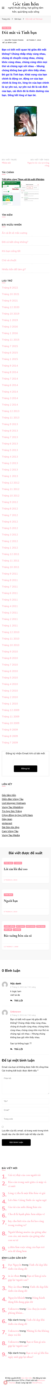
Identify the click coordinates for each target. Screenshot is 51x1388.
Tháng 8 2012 (10, 508)
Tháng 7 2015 (10, 346)
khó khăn (30, 926)
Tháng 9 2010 (10, 651)
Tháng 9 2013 (10, 424)
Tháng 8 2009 (10, 736)
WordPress (37, 1382)
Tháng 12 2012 (10, 482)
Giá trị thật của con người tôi (24, 1175)
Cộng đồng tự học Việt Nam (17, 815)
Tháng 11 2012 (10, 489)
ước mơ (8, 930)
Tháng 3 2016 (10, 326)
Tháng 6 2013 (10, 443)
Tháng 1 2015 (10, 359)
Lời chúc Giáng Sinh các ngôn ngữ (27, 1200)
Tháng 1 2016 (10, 333)
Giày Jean (7, 819)
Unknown (15, 1011)
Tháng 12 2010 (10, 632)
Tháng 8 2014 (10, 372)
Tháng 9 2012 (10, 502)
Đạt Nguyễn (15, 1264)
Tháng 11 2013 (10, 417)
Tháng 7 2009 (10, 742)
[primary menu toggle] (3, 8)
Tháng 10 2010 (10, 645)
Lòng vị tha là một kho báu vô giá (26, 1193)
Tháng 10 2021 (10, 294)
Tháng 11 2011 (10, 560)
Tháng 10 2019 (10, 313)
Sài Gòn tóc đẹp (10, 827)
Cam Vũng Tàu (10, 831)
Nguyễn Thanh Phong (14, 40)
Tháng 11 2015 (10, 339)
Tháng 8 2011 (10, 580)
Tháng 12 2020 (10, 307)
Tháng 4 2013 (10, 456)
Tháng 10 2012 (10, 495)
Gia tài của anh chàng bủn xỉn (24, 1207)
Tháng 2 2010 (10, 697)
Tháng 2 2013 (10, 469)
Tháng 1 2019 (10, 320)
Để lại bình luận (9, 43)
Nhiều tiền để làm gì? (14, 269)
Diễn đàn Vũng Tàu (12, 799)
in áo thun (14, 1275)
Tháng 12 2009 (10, 710)
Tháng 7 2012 (10, 515)
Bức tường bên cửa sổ (18, 936)
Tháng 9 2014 (10, 365)
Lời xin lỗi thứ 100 (15, 869)
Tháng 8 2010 (10, 658)
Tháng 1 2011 (10, 625)
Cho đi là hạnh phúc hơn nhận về (26, 1214)
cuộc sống (9, 926)
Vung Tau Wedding (12, 807)
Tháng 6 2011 (10, 593)
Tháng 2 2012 (10, 541)
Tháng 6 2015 (10, 352)
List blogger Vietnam (14, 803)
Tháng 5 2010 (10, 677)
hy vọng (20, 926)
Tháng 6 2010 (10, 671)
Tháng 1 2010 (10, 703)
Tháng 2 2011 (10, 619)
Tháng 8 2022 (10, 287)
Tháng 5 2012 (10, 528)
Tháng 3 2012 (10, 534)
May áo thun (15, 1286)
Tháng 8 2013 (10, 430)
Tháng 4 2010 (10, 684)
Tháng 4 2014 (10, 391)
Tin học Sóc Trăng (12, 811)
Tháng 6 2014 (10, 385)
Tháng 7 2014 (10, 378)
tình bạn (6, 28)
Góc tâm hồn (26, 4)
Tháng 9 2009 (10, 729)
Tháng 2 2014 (10, 404)
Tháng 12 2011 (10, 554)
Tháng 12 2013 (10, 411)
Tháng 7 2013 (10, 437)
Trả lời (18, 1000)
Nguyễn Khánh (16, 1297)
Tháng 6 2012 (10, 521)
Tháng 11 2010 (10, 638)
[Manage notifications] (5, 1383)
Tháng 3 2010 (10, 690)
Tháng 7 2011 (10, 586)
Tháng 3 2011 (10, 612)
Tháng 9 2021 (10, 300)
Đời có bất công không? (15, 242)
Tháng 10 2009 (10, 723)
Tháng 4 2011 (10, 606)
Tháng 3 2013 (10, 463)
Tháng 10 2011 (10, 567)
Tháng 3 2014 (10, 398)
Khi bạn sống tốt (11, 251)
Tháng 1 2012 (10, 547)
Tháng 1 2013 (10, 476)
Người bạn (11, 901)
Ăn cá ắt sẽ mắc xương (14, 233)
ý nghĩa (18, 863)
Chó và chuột (9, 260)
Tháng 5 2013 (10, 450)
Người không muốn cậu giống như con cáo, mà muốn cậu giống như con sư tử (27, 1236)
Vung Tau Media (11, 835)
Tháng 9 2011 (10, 573)
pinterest (7, 823)
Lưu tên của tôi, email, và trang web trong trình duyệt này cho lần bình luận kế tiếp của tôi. (25, 1132)
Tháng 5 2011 (10, 599)
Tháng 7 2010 (10, 664)
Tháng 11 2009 (10, 716)
